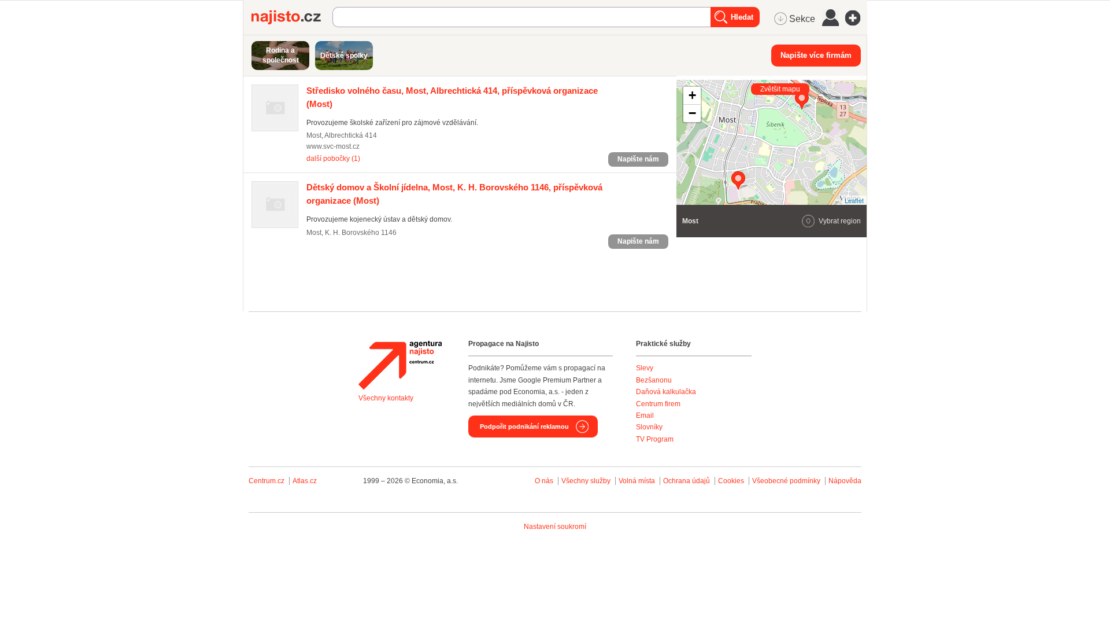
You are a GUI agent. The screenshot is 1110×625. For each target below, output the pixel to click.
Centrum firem (658, 404)
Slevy (644, 368)
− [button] (692, 113)
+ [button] (692, 95)
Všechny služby (586, 481)
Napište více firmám (816, 55)
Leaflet (854, 200)
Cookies (731, 481)
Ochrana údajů (686, 481)
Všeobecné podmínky (786, 481)
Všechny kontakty (385, 398)
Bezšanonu (654, 380)
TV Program (655, 439)
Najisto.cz (291, 17)
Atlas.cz (305, 481)
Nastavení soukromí (555, 527)
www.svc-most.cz (333, 146)
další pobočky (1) (333, 159)
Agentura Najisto (400, 365)
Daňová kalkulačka (666, 392)
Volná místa (637, 481)
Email (645, 415)
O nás (544, 481)
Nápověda (844, 481)
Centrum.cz (266, 481)
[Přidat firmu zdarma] (856, 18)
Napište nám (638, 159)
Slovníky (649, 427)
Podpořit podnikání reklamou (524, 426)
